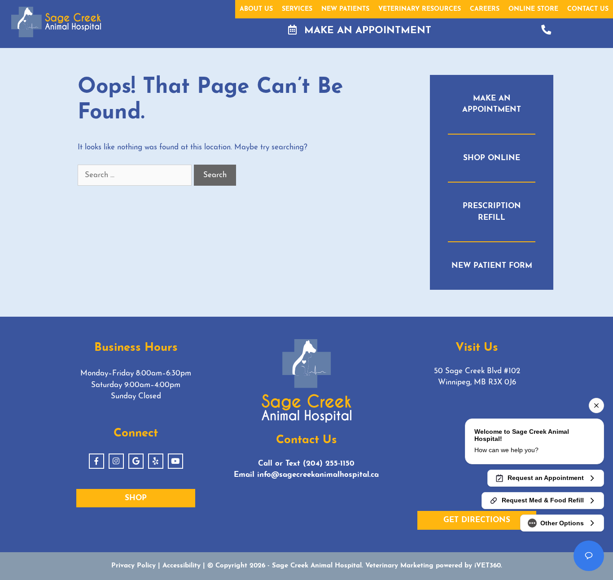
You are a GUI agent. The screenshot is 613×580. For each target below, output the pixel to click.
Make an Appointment (366, 31)
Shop (136, 498)
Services (297, 9)
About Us (256, 9)
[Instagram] (116, 461)
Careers (484, 9)
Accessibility (181, 566)
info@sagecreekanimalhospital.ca (318, 475)
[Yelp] (155, 461)
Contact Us (588, 9)
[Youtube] (175, 461)
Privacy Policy (133, 566)
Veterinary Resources (419, 9)
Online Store (533, 9)
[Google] (136, 461)
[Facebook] (96, 461)
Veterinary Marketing (399, 566)
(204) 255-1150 (329, 463)
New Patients (345, 9)
